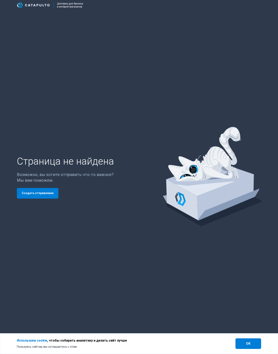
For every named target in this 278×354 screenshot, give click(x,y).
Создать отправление (38, 193)
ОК (248, 343)
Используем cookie (32, 340)
